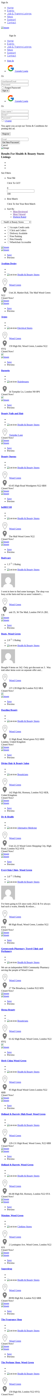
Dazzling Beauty (9, 710)
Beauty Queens (8, 456)
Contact (11, 22)
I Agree (8, 121)
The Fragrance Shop (11, 1319)
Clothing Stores (24, 1226)
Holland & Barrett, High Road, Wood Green (23, 1114)
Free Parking (16, 236)
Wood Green (15, 285)
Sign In (10, 60)
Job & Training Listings (19, 13)
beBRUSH (6, 507)
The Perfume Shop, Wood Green (17, 1362)
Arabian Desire (8, 263)
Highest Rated (19, 217)
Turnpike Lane (16, 435)
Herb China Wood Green (13, 1060)
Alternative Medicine (27, 828)
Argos (4, 317)
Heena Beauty (8, 1009)
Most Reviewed (20, 211)
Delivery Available (18, 233)
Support (11, 19)
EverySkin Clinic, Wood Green (16, 870)
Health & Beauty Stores (28, 274)
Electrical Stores (24, 328)
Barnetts (5, 370)
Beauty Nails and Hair (12, 413)
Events (10, 10)
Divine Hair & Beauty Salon (15, 763)
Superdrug (6, 1268)
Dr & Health (7, 816)
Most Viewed (19, 214)
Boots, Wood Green (11, 634)
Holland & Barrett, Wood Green (17, 1164)
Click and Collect (18, 230)
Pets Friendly (16, 239)
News (10, 16)
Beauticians (22, 774)
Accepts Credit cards (19, 227)
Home (10, 7)
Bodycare (6, 558)
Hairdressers (23, 381)
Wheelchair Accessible (20, 242)
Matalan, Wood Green (12, 1215)
